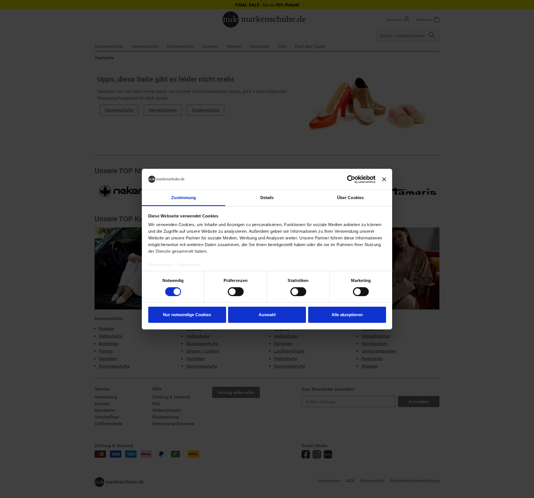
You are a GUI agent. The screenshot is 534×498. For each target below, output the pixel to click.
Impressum (189, 264)
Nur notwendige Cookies (187, 314)
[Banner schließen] (384, 179)
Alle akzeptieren (347, 314)
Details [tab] (267, 197)
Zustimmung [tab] (183, 197)
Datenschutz (161, 264)
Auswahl (267, 314)
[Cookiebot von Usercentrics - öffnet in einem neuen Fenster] (351, 179)
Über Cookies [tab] (350, 197)
